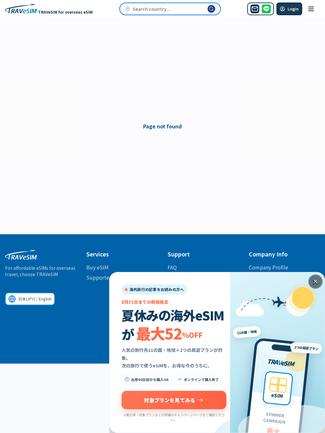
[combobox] (170, 9)
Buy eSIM (97, 267)
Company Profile (268, 267)
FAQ (172, 267)
